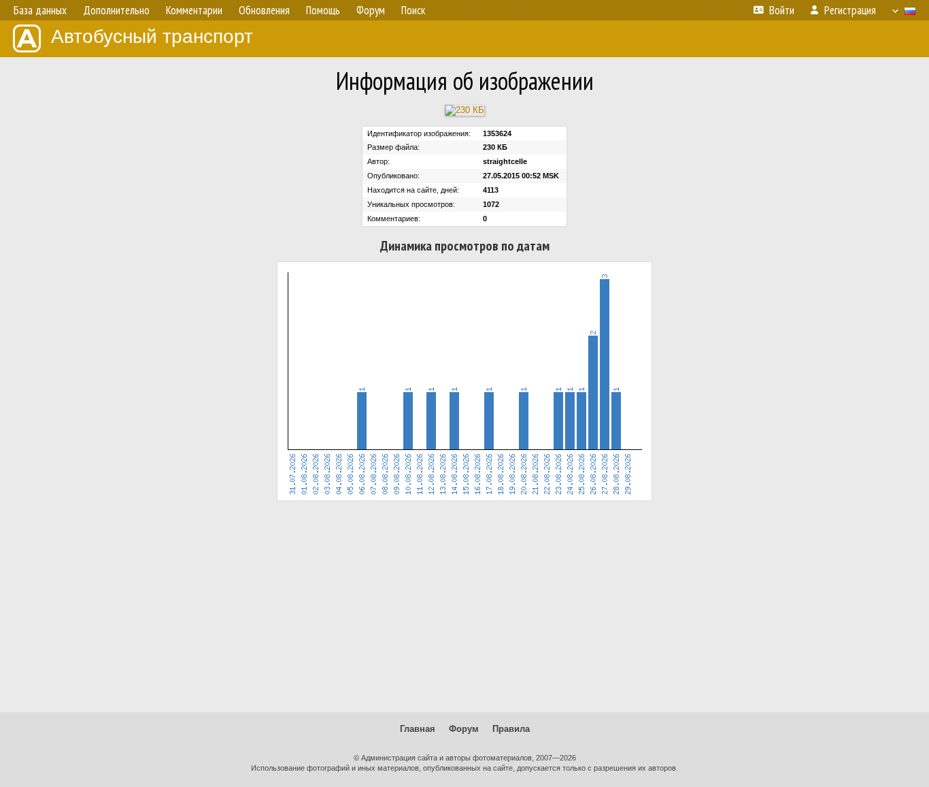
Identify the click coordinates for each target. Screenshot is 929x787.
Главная (417, 729)
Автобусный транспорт (152, 36)
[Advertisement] (464, 606)
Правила (511, 729)
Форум (464, 729)
